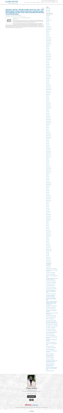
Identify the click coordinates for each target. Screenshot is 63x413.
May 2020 (47, 83)
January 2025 (48, 26)
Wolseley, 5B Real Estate (50, 370)
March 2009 (48, 257)
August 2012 (48, 201)
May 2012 (47, 206)
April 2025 (47, 24)
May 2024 (47, 34)
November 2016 (48, 133)
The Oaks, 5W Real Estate (50, 349)
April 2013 (47, 192)
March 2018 (48, 114)
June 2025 (47, 21)
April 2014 (47, 179)
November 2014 (48, 168)
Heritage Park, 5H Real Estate (51, 307)
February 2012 (48, 211)
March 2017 (48, 132)
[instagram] (33, 400)
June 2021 (47, 70)
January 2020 (48, 86)
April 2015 (47, 163)
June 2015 (47, 160)
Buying (31, 2)
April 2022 (47, 64)
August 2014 (48, 173)
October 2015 (48, 154)
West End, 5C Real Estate (50, 359)
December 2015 (48, 151)
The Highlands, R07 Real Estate (51, 347)
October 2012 (48, 198)
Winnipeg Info (38, 2)
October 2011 (48, 217)
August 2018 (48, 108)
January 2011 (48, 230)
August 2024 (48, 31)
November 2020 (48, 75)
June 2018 (47, 111)
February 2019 (48, 103)
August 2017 (48, 124)
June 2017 (47, 127)
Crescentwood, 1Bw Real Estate (51, 282)
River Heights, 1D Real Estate (50, 329)
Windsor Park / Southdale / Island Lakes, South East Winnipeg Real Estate (17, 16)
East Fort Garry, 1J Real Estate (51, 287)
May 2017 (47, 129)
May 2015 (47, 162)
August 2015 (48, 157)
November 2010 (48, 231)
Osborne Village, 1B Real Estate (51, 317)
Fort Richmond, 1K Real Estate (51, 293)
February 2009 (48, 258)
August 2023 (48, 45)
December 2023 (48, 39)
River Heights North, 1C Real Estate (51, 324)
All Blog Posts (48, 8)
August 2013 (48, 186)
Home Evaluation (53, 2)
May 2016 (47, 143)
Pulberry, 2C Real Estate (50, 318)
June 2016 (47, 141)
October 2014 (48, 170)
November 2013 (48, 182)
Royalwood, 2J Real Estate (50, 333)
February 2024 (48, 37)
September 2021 (48, 67)
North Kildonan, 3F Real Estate (51, 315)
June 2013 (47, 189)
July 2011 (47, 222)
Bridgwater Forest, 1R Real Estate (51, 268)
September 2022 (48, 59)
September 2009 (48, 250)
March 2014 (48, 181)
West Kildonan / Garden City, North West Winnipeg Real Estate (51, 361)
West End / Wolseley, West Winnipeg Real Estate (50, 355)
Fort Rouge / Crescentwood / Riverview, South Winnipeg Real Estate (51, 298)
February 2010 (48, 246)
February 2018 (48, 116)
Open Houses (48, 11)
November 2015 (48, 152)
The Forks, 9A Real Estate (50, 346)
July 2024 (47, 32)
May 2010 (47, 241)
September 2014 (48, 171)
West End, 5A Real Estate (50, 357)
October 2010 (48, 233)
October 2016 (48, 135)
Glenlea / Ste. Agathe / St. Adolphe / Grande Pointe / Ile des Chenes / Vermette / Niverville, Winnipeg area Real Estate (51, 303)
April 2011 (47, 227)
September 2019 (48, 92)
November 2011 (48, 216)
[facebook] (30, 400)
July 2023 (47, 46)
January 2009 (48, 260)
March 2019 (48, 102)
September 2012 (48, 200)
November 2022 (48, 56)
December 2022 (48, 54)
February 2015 (48, 167)
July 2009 (47, 252)
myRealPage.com (31, 411)
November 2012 (48, 197)
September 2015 (48, 156)
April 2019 (47, 100)
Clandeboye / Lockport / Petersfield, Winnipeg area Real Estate (52, 279)
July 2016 (47, 140)
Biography (42, 2)
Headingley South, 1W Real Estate (51, 305)
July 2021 (47, 69)
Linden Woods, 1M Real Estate (51, 308)
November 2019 (48, 89)
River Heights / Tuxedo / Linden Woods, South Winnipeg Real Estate (52, 322)
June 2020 (47, 81)
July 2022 (47, 61)
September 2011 (48, 219)
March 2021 (48, 73)
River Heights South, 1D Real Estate (51, 325)
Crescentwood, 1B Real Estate (51, 280)
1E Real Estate (48, 265)
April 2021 (47, 72)
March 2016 (48, 146)
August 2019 (48, 94)
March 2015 (48, 165)
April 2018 (47, 113)
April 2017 (47, 130)
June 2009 (47, 254)
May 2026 (47, 18)
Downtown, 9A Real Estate (50, 285)
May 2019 (47, 99)
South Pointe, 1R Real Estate (50, 335)
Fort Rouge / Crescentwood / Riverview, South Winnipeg (50, 296)
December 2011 (48, 214)
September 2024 (48, 29)
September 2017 (48, 122)
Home (25, 2)
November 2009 (48, 249)
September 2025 (48, 20)
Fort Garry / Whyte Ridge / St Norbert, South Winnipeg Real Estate (51, 291)
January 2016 (48, 149)
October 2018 (48, 105)
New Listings (48, 10)
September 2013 (48, 184)
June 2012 (47, 205)
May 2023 (47, 50)
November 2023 (48, 40)
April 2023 (47, 51)
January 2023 (48, 53)
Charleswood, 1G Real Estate (50, 274)
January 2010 (48, 247)
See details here (15, 19)
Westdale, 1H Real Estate (50, 363)
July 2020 (47, 80)
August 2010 (48, 236)
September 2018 (48, 107)
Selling (34, 2)
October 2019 (48, 91)
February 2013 (48, 195)
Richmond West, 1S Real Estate (51, 320)
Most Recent (48, 15)
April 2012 (47, 208)
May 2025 (47, 23)
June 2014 (47, 176)
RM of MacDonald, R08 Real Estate (51, 332)
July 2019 (47, 95)
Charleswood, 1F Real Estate (50, 272)
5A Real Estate (48, 266)
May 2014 (47, 178)
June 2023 (47, 48)
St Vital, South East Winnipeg (50, 342)
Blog (49, 2)
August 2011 (48, 220)
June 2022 (47, 62)
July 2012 (47, 203)
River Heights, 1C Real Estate (50, 327)
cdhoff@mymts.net (45, 407)
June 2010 (47, 239)
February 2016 (48, 148)
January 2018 (48, 118)
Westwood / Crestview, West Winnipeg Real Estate (50, 365)
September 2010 (48, 235)
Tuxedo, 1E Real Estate (49, 353)
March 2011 (48, 228)
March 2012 (48, 209)
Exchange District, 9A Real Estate (51, 288)
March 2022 (48, 65)
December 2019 (48, 88)
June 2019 (47, 97)
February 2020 (48, 84)
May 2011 (47, 225)
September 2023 (48, 43)
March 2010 (48, 244)
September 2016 (48, 137)
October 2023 (48, 42)
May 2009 (47, 255)
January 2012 (48, 212)
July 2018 (47, 110)
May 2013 (47, 190)
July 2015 (47, 159)
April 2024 (47, 35)
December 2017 (48, 119)
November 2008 (48, 261)
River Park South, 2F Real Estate (51, 330)
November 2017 (48, 121)
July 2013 (47, 187)
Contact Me (46, 2)
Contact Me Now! (31, 396)
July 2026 (47, 16)
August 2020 (48, 78)
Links (57, 2)
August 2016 (48, 138)
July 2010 (47, 238)
